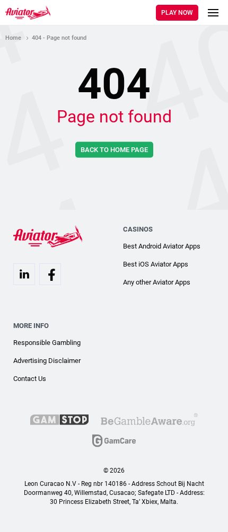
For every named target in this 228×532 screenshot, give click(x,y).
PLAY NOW (177, 12)
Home (13, 37)
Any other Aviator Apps (156, 282)
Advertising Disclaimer (47, 361)
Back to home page (114, 150)
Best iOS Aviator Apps (155, 264)
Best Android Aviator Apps (161, 246)
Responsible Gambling (47, 343)
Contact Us (29, 379)
